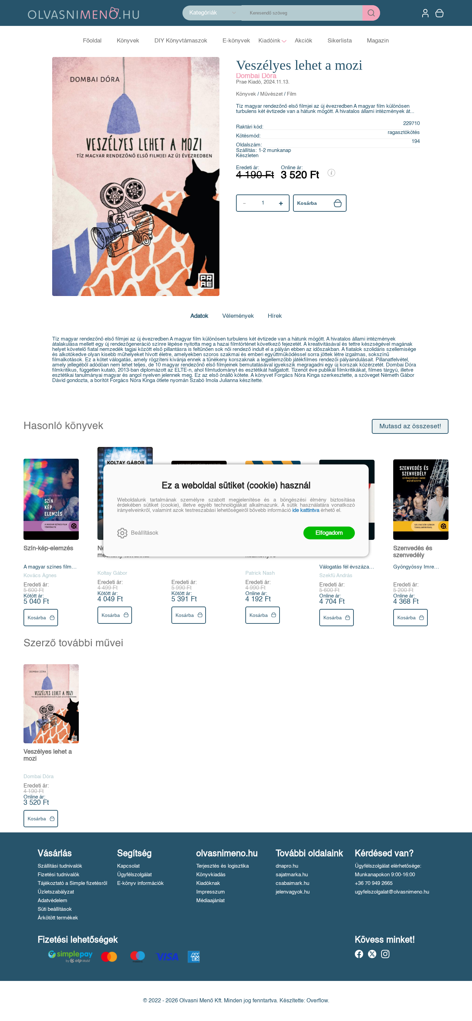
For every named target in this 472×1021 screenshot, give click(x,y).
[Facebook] (359, 954)
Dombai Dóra (256, 76)
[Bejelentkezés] (425, 13)
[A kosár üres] (440, 13)
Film (291, 94)
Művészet (271, 94)
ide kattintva (305, 510)
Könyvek (246, 94)
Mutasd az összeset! (410, 426)
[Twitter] (372, 954)
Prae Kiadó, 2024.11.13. (263, 82)
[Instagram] (385, 954)
